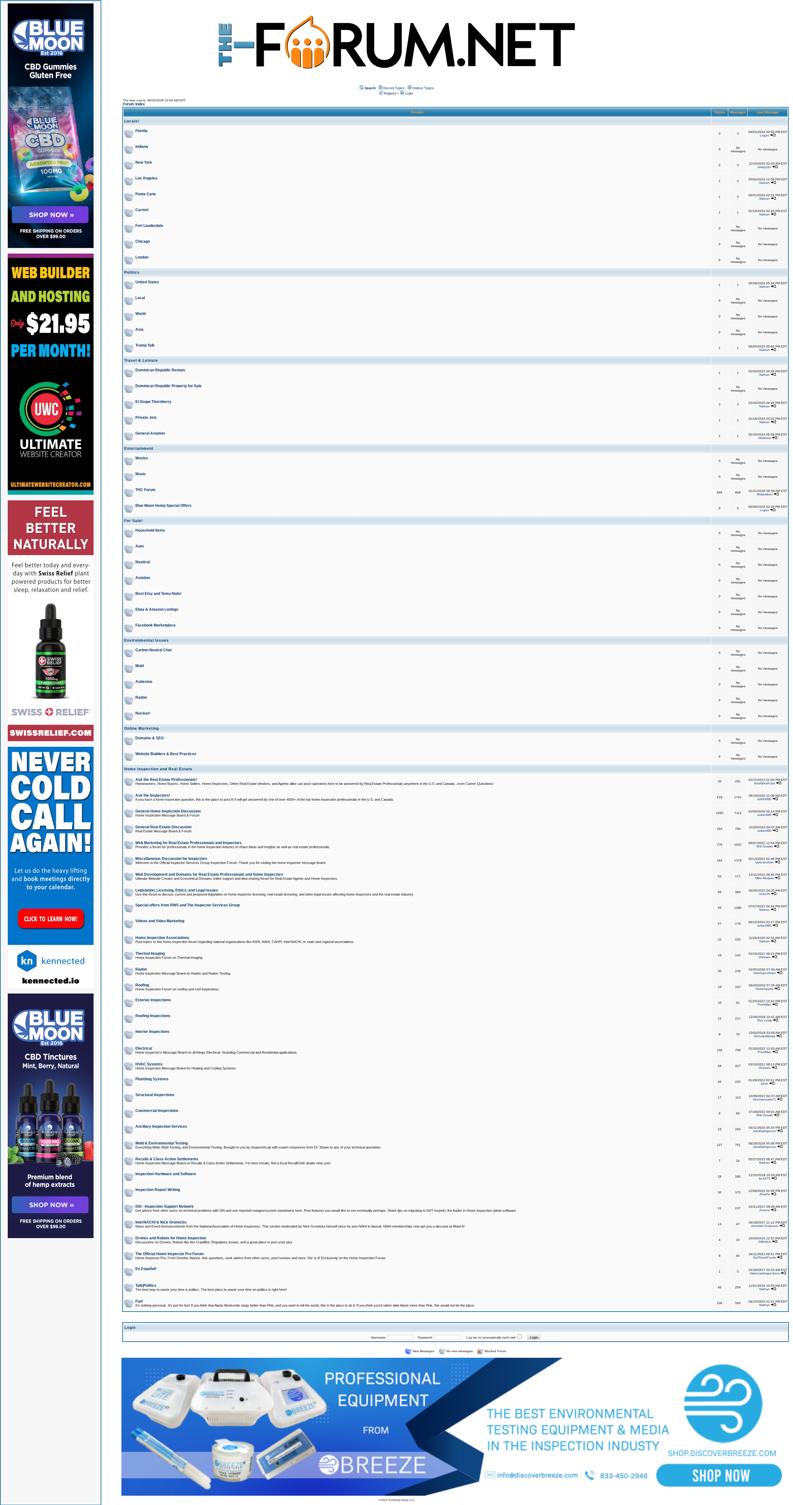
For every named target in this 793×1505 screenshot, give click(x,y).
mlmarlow (764, 438)
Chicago (142, 241)
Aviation (142, 578)
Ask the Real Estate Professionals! (166, 779)
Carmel (141, 210)
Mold (139, 666)
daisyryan (764, 167)
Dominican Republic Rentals (160, 370)
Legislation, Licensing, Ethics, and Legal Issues (176, 890)
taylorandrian (764, 862)
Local (140, 298)
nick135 (764, 894)
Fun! (139, 1301)
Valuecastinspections (765, 1273)
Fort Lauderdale (149, 226)
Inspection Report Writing (157, 1190)
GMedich (764, 1241)
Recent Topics (394, 88)
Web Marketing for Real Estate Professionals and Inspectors (188, 843)
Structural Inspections (154, 1095)
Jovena (764, 1210)
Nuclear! (143, 713)
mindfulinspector (764, 1131)
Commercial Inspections (156, 1111)
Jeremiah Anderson (764, 1226)
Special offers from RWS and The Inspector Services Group (187, 905)
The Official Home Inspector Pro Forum (169, 1254)
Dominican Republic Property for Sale (168, 386)
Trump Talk (145, 345)
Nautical (142, 562)
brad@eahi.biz (764, 783)
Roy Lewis (764, 1020)
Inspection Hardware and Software (165, 1174)
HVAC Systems (149, 1064)
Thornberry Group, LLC (401, 1500)
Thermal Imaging (150, 953)
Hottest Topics (423, 88)
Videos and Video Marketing (159, 921)
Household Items (150, 530)
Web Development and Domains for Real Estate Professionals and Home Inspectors (209, 874)
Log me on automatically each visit (490, 1337)
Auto (139, 546)
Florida (141, 131)
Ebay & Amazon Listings (156, 609)
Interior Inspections (152, 1031)
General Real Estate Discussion (163, 827)
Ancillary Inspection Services (161, 1126)
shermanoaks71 (764, 1099)
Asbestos (143, 681)
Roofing (142, 985)
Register (389, 93)
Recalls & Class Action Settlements (166, 1159)
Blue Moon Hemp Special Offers (163, 505)
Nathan (764, 182)
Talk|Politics (145, 1285)
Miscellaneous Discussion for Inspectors (171, 859)
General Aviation (150, 433)
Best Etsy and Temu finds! (158, 593)
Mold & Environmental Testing (161, 1143)
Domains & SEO (149, 738)
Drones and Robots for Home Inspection (170, 1238)
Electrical (143, 1048)
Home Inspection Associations (162, 938)
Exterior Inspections (153, 1000)
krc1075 (764, 1178)
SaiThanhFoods (764, 1257)
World (140, 314)
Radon (141, 697)
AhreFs (765, 1194)
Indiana (141, 146)
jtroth (764, 1083)
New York (143, 162)
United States (147, 282)
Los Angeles (146, 178)
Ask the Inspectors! (152, 795)
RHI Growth (764, 846)
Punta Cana (145, 194)
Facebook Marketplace (155, 625)
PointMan (764, 1004)
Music (140, 474)
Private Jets (146, 417)
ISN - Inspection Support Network (164, 1206)
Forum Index (134, 104)
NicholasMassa (764, 1036)
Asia (139, 329)
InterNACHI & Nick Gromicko (160, 1222)
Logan (764, 135)
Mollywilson (765, 494)
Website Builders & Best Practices (165, 754)
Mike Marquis (764, 878)
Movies (141, 458)
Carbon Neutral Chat (153, 650)
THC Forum (145, 490)
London (141, 257)
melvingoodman (764, 973)
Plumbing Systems (152, 1079)
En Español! (145, 1269)
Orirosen (765, 957)
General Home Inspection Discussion (168, 811)
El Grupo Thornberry (153, 402)
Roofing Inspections (152, 1016)
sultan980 (764, 799)
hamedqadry (764, 988)
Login (408, 93)
